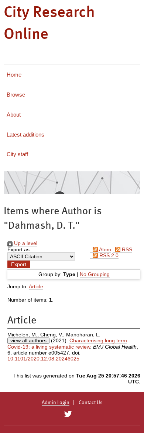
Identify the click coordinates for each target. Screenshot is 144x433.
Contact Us (91, 402)
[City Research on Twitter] (67, 414)
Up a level (25, 243)
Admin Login (55, 402)
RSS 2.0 (108, 255)
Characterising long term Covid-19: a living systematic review (67, 344)
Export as (18, 249)
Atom (104, 249)
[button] (18, 264)
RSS (126, 249)
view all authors (28, 340)
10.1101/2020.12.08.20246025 (43, 359)
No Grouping (95, 274)
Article (36, 286)
